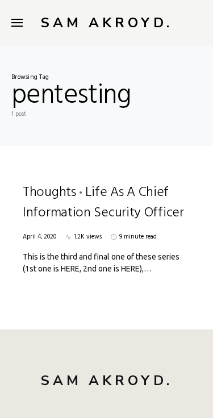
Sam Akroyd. (107, 23)
